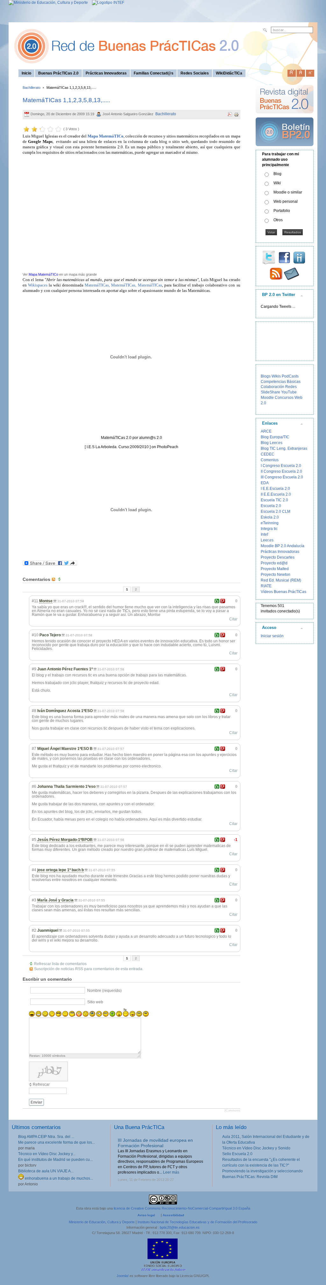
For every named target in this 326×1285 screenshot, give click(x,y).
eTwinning (270, 523)
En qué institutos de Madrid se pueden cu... (55, 1159)
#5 (34, 839)
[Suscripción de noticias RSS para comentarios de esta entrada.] (54, 579)
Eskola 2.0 (270, 517)
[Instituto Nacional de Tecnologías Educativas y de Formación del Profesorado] (106, 2)
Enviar (36, 1102)
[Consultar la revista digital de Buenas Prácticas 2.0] (285, 116)
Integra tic (269, 528)
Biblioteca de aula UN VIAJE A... (46, 1171)
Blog (277, 174)
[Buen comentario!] (217, 601)
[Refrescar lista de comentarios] (60, 579)
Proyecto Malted (275, 569)
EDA (265, 483)
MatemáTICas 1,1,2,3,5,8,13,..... (66, 100)
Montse (46, 601)
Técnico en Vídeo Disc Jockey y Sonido (256, 1148)
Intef (264, 534)
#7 (34, 748)
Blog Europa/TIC (275, 437)
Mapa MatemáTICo (43, 274)
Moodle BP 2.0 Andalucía (282, 546)
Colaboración (272, 387)
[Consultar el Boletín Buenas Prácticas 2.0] (285, 148)
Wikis (276, 376)
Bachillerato (31, 87)
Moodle (267, 397)
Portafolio (281, 210)
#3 (34, 900)
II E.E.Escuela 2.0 (276, 494)
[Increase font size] (291, 71)
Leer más (171, 1172)
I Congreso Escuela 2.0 (281, 465)
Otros (278, 220)
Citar (233, 619)
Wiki (277, 183)
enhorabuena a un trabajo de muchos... (58, 1178)
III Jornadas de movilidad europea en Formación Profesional (155, 1143)
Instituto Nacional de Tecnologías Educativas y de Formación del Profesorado (197, 1222)
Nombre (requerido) (104, 990)
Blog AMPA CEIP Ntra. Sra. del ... (46, 1136)
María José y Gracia (55, 900)
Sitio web (95, 1002)
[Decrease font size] (310, 71)
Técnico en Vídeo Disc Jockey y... (46, 1154)
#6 (34, 786)
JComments (232, 1110)
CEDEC (267, 454)
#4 (34, 870)
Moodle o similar (287, 192)
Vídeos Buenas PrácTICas (283, 592)
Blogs (266, 376)
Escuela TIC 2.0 (274, 500)
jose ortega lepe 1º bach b (60, 870)
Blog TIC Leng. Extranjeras (284, 448)
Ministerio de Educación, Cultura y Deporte (102, 1222)
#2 (34, 930)
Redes (291, 387)
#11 (35, 601)
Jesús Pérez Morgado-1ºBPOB (65, 839)
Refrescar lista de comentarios (60, 964)
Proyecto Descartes (277, 557)
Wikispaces (37, 285)
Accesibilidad (173, 1215)
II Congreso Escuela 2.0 (281, 471)
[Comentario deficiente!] (222, 601)
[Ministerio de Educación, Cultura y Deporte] (48, 2)
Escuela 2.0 (271, 506)
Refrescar (41, 1084)
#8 (34, 711)
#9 (34, 669)
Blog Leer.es (271, 443)
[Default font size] (300, 71)
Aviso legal (146, 1215)
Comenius (270, 460)
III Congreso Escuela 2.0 (282, 477)
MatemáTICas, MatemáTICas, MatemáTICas (123, 285)
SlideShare (270, 392)
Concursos (284, 397)
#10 (35, 635)
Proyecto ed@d (274, 563)
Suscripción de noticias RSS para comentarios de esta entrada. (88, 969)
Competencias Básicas (281, 381)
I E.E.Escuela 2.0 (275, 488)
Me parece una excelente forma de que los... (56, 1142)
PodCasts (290, 376)
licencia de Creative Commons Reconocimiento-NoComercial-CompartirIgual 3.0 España (182, 1208)
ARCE (266, 431)
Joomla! (123, 1276)
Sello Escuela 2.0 (237, 1154)
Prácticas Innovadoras (280, 551)
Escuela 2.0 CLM (275, 511)
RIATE (266, 586)
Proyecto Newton (275, 574)
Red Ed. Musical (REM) (281, 580)
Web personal (285, 201)
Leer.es (267, 540)
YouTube (289, 392)
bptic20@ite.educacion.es (180, 1227)
